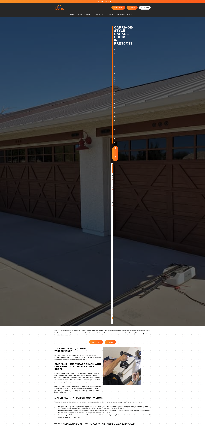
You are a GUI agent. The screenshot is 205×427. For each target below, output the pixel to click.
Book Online (118, 7)
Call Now (132, 7)
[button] (145, 8)
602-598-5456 (106, 1)
